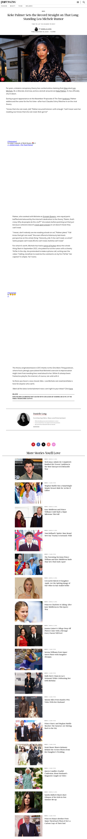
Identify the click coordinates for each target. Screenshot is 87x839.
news (43, 11)
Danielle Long (46, 29)
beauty (12, 6)
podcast (66, 99)
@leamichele (11, 293)
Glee (66, 88)
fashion (4, 6)
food (20, 6)
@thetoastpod (12, 141)
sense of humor (50, 246)
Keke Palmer (61, 91)
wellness (29, 6)
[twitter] (43, 444)
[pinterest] (2, 79)
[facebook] (38, 444)
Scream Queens (49, 217)
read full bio (36, 426)
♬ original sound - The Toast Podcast (20, 145)
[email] (54, 444)
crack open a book (42, 225)
